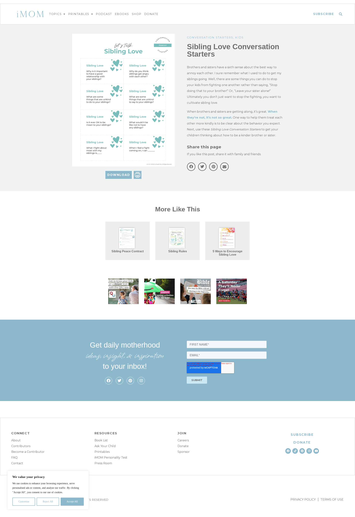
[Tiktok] (295, 451)
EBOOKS (122, 14)
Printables (78, 14)
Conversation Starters (210, 37)
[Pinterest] (130, 380)
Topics (55, 14)
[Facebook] (108, 380)
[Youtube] (316, 451)
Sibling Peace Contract (127, 251)
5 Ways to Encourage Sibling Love (227, 253)
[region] (48, 490)
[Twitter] (119, 380)
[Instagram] (141, 380)
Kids (239, 37)
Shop (136, 14)
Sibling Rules (177, 251)
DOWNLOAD (118, 175)
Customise (23, 501)
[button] (341, 14)
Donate (151, 14)
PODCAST (104, 14)
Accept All (72, 501)
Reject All (48, 501)
